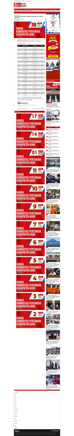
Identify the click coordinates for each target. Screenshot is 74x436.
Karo (47, 168)
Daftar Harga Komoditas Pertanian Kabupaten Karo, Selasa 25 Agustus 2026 (53, 140)
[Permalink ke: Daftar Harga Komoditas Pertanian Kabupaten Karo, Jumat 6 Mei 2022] (30, 247)
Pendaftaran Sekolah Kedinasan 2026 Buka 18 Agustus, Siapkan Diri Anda (52, 122)
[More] (27, 103)
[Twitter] (53, 430)
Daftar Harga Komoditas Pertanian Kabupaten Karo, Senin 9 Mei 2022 (25, 220)
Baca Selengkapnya (48, 79)
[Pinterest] (55, 430)
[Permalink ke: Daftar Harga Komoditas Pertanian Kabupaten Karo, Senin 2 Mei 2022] (30, 319)
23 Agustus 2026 (48, 299)
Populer (49, 127)
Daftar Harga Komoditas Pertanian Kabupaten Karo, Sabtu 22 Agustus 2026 (52, 88)
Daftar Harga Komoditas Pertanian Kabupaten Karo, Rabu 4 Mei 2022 (25, 292)
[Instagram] (22, 103)
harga (22, 105)
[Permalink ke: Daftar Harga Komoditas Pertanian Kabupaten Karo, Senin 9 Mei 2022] (30, 211)
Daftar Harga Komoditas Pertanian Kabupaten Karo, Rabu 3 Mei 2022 (25, 310)
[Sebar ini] (15, 40)
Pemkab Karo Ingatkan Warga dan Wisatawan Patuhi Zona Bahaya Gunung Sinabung (53, 249)
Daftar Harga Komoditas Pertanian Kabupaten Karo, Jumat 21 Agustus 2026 (53, 147)
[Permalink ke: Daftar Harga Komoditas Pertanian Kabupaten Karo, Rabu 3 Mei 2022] (30, 301)
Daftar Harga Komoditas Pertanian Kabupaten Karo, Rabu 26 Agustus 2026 (53, 143)
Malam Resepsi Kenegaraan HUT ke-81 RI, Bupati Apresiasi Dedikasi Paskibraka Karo (52, 371)
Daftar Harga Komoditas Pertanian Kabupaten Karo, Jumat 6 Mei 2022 (25, 256)
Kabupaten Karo (26, 105)
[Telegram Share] (15, 44)
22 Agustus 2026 (49, 107)
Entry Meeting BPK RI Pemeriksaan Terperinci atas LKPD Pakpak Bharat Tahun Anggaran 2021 (38, 108)
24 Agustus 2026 (48, 220)
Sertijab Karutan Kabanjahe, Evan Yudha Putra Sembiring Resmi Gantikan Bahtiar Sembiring (53, 342)
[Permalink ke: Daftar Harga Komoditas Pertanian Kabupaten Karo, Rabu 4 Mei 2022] (30, 283)
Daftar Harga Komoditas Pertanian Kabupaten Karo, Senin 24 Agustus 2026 (53, 133)
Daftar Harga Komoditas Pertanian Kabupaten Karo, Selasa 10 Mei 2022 (26, 202)
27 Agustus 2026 (48, 172)
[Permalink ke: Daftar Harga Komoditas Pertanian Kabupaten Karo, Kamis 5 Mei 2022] (30, 265)
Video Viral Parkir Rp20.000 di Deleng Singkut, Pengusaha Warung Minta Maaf (52, 201)
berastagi (19, 105)
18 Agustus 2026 (49, 124)
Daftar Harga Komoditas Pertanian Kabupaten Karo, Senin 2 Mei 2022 (25, 328)
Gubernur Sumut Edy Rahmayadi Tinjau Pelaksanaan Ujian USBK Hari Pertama (22, 108)
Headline (49, 70)
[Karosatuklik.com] (20, 5)
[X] (19, 103)
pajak (30, 105)
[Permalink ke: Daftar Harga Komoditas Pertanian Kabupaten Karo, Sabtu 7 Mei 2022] (30, 229)
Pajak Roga (33, 105)
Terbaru (56, 127)
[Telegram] (24, 103)
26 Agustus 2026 (48, 74)
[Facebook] (18, 103)
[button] (59, 1)
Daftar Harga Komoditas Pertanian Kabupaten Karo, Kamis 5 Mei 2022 (25, 274)
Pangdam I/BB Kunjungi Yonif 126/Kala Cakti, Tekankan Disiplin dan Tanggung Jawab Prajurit (53, 154)
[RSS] (58, 430)
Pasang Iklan (16, 434)
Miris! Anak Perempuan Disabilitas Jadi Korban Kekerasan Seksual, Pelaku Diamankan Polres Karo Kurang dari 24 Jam (52, 217)
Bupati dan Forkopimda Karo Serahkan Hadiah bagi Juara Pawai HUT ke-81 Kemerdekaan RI (53, 386)
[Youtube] (25, 103)
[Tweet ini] (15, 42)
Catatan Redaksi (49, 102)
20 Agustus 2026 (48, 329)
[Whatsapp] (15, 47)
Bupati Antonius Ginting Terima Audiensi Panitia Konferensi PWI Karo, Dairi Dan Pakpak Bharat (52, 170)
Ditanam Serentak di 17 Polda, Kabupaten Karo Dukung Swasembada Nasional (52, 356)
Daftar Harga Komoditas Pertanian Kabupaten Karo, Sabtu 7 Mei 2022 (25, 238)
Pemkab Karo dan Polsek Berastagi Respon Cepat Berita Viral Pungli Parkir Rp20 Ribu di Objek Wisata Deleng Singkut (54, 129)
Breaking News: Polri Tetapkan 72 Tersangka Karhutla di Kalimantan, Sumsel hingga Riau (53, 72)
